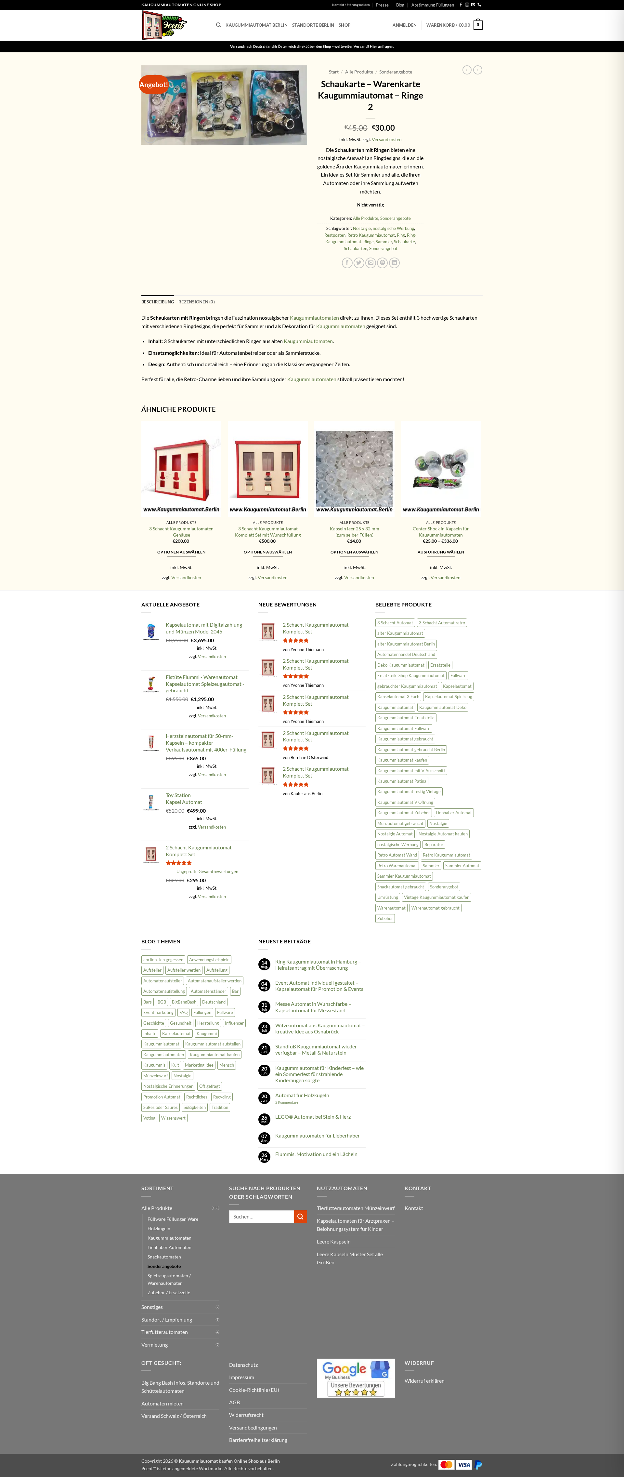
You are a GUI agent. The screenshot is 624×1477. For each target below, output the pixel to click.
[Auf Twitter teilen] (359, 263)
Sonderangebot (383, 248)
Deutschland (214, 1002)
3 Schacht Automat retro (442, 622)
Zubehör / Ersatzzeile (169, 1292)
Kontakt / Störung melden (351, 5)
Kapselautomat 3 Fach (398, 696)
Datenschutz (243, 1365)
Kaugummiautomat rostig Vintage (409, 791)
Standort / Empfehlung (166, 1319)
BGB (162, 1002)
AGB (234, 1402)
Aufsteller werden (184, 970)
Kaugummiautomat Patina (401, 781)
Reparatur (433, 844)
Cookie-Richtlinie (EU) (254, 1390)
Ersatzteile (440, 665)
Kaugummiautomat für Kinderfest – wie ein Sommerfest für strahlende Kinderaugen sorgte (319, 1074)
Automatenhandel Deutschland (406, 654)
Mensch (226, 1065)
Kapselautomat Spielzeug (448, 696)
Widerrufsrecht (246, 1415)
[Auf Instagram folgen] (467, 5)
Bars (147, 1002)
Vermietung (154, 1344)
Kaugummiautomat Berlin (257, 25)
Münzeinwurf (155, 1075)
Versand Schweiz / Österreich (174, 1416)
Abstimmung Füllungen (432, 4)
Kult (175, 1065)
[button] (405, 25)
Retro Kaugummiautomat (371, 235)
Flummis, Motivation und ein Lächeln (316, 1154)
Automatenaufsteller (162, 980)
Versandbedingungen (253, 1427)
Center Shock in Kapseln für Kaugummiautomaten (441, 532)
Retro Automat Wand (397, 855)
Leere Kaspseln (334, 1241)
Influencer (234, 1023)
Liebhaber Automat (454, 812)
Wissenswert (173, 1118)
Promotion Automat (161, 1096)
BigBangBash (184, 1002)
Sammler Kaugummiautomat (404, 876)
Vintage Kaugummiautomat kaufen (436, 897)
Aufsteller (152, 970)
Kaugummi (207, 1033)
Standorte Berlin (313, 25)
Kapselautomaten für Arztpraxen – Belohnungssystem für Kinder (356, 1225)
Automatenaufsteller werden (214, 980)
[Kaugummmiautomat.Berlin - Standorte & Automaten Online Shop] (173, 25)
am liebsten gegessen (163, 959)
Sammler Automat (462, 865)
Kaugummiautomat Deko (442, 707)
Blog (400, 4)
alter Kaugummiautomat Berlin (406, 643)
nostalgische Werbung (393, 228)
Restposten (334, 235)
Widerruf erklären (425, 1380)
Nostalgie (362, 228)
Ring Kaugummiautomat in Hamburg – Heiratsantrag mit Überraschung (318, 964)
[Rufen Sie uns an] (479, 5)
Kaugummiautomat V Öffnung (405, 802)
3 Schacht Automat (395, 622)
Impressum (241, 1377)
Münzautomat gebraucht (400, 823)
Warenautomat (391, 908)
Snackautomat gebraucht (400, 886)
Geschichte (153, 1023)
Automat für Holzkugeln (302, 1095)
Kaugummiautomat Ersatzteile (406, 717)
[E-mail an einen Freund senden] (370, 263)
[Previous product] (477, 69)
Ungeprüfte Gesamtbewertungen (207, 871)
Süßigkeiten (195, 1107)
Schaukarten (355, 248)
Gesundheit (180, 1023)
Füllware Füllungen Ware (173, 1219)
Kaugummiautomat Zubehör (403, 812)
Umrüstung (387, 897)
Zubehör (385, 918)
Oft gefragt (209, 1086)
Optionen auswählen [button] (181, 552)
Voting (149, 1118)
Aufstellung (217, 970)
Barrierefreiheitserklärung (258, 1440)
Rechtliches (196, 1096)
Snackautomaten (164, 1256)
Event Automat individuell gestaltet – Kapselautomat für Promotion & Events (319, 985)
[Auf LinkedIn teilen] (394, 263)
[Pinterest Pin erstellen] (382, 263)
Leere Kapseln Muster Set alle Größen (350, 1258)
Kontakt (414, 1208)
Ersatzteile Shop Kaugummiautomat (411, 675)
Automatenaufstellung (164, 991)
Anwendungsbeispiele (209, 959)
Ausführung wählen (441, 552)
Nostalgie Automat (395, 833)
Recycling (222, 1096)
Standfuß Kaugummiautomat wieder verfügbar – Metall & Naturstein (316, 1049)
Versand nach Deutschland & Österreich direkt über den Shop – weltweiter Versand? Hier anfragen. (312, 46)
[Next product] (467, 69)
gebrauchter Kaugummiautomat (407, 686)
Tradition (220, 1107)
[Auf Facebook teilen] (347, 263)
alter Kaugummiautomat (400, 633)
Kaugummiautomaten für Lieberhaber (317, 1135)
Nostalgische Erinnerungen (168, 1086)
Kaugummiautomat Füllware (403, 728)
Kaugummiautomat (395, 707)
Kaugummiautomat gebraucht (405, 738)
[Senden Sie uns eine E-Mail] (473, 5)
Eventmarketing (158, 1012)
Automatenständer (208, 991)
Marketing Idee (199, 1065)
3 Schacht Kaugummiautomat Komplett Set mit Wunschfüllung (268, 532)
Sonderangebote (395, 71)
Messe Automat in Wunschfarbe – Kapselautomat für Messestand (313, 1007)
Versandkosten (387, 139)
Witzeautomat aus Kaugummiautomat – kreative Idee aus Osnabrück (320, 1028)
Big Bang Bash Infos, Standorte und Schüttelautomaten (180, 1386)
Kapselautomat (457, 686)
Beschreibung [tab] (157, 301)
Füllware (458, 675)
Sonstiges (152, 1307)
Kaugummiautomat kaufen (402, 760)
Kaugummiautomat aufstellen (212, 1043)
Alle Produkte (359, 71)
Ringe (368, 241)
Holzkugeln (159, 1228)
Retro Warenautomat (397, 865)
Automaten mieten (162, 1403)
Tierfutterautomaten (164, 1332)
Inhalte (149, 1033)
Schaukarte (404, 241)
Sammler (384, 241)
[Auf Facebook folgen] (461, 5)
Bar (235, 991)
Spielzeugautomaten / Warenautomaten (169, 1279)
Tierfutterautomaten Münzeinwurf (356, 1208)
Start (334, 71)
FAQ (183, 1012)
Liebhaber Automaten (169, 1247)
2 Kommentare (295, 1102)
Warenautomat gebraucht (435, 908)
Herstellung (208, 1023)
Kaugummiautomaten (314, 317)
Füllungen (202, 1012)
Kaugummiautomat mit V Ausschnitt (411, 770)
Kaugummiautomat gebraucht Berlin (411, 749)
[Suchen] (218, 25)
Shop (344, 25)
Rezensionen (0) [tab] (196, 301)
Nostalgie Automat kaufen (443, 833)
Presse (382, 4)
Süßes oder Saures (160, 1107)
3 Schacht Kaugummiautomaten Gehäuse (181, 532)
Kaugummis (154, 1065)
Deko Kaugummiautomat (400, 665)
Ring (401, 235)
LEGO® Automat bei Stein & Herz (313, 1116)
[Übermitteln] (300, 1216)
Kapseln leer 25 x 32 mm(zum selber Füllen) (354, 532)
